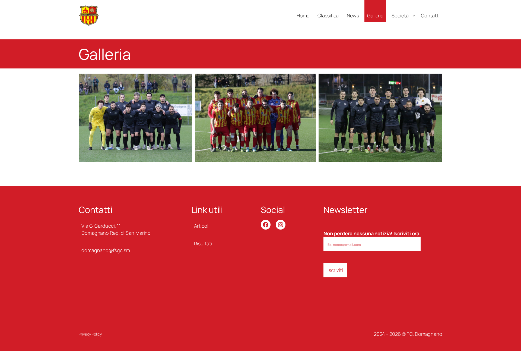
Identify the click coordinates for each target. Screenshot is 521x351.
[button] (135, 118)
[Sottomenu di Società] (413, 15)
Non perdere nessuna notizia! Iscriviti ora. (372, 233)
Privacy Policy (90, 334)
